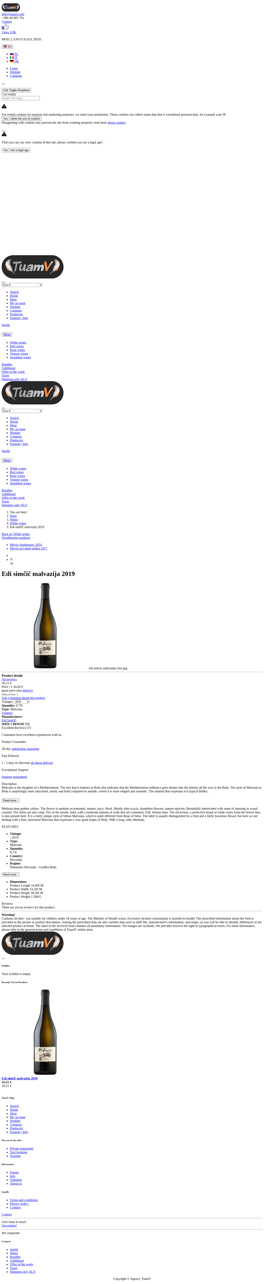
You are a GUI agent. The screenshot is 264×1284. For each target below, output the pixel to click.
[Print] (11, 563)
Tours (5, 375)
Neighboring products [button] (16, 537)
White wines (18, 342)
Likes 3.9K (9, 32)
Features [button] (7, 713)
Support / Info (19, 318)
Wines (7, 334)
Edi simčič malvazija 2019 (20, 1078)
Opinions (16, 1180)
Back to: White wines (16, 534)
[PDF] (11, 559)
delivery (28, 690)
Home (14, 295)
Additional (8, 368)
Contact (7, 21)
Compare (16, 310)
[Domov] (11, 10)
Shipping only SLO (14, 379)
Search (14, 292)
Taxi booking (18, 1152)
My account (17, 303)
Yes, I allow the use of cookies (21, 118)
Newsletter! (9, 1225)
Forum (14, 1172)
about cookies (117, 122)
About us (16, 1183)
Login (14, 68)
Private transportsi (21, 1148)
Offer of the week (13, 372)
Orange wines (19, 353)
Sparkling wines (20, 357)
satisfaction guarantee (25, 749)
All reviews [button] (9, 679)
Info (12, 1176)
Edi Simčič (9, 720)
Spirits (6, 325)
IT (16, 57)
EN (9, 46)
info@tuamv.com (13, 14)
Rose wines (17, 350)
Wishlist (15, 307)
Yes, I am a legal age (16, 150)
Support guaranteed (14, 777)
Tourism (15, 1156)
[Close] (3, 130)
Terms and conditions (24, 1200)
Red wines (17, 346)
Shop (13, 299)
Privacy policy (19, 1203)
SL (16, 54)
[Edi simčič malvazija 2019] (45, 1074)
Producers (16, 314)
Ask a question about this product (23, 698)
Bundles (7, 364)
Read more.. (10, 874)
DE (16, 61)
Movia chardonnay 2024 (26, 544)
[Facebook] (5, 28)
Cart (16, 90)
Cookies (15, 1207)
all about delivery (42, 763)
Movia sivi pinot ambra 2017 (28, 548)
